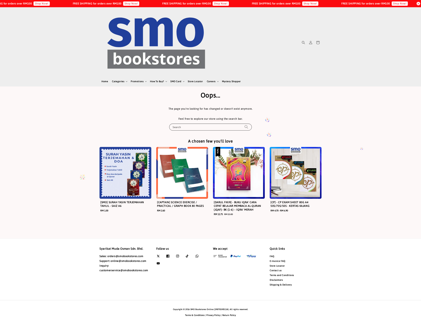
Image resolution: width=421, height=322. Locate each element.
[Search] (246, 127)
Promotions (137, 81)
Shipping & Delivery (281, 284)
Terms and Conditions (282, 275)
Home (104, 81)
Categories (118, 81)
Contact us (276, 270)
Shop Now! (26, 3)
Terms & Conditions (195, 315)
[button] (303, 42)
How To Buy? (157, 81)
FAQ (272, 256)
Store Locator (195, 81)
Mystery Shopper (231, 81)
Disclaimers (276, 280)
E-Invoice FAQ (277, 261)
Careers (211, 81)
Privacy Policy (213, 315)
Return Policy (229, 315)
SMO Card (175, 81)
